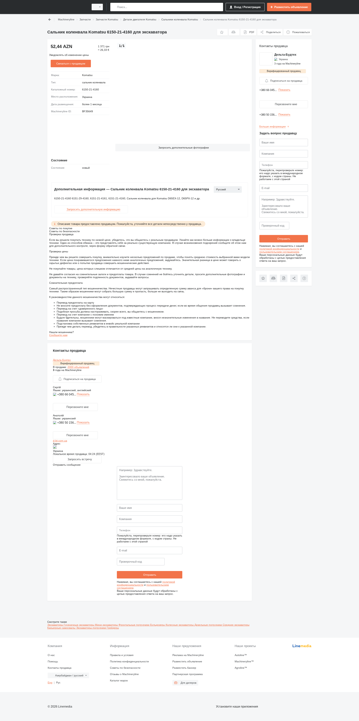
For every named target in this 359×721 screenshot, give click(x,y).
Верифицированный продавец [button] (77, 363)
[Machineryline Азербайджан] (67, 7)
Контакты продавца (59, 667)
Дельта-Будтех (62, 359)
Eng (50, 682)
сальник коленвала (93, 82)
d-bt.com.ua (60, 440)
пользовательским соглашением (279, 251)
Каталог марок (119, 680)
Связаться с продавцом (70, 63)
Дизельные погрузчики (208, 624)
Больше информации (272, 126)
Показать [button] (83, 394)
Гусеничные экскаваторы (79, 624)
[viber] (55, 400)
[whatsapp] (55, 428)
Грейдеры (113, 627)
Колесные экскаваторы (180, 624)
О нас (51, 655)
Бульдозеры (158, 624)
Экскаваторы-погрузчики (91, 627)
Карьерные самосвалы (61, 627)
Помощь (53, 661)
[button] (222, 32)
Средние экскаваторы (236, 624)
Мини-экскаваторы (107, 624)
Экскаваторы (55, 624)
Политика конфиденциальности (129, 661)
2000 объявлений (78, 367)
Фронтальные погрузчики (134, 624)
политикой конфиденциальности (279, 248)
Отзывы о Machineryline (124, 674)
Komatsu (87, 75)
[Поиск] (114, 7)
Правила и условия (122, 655)
